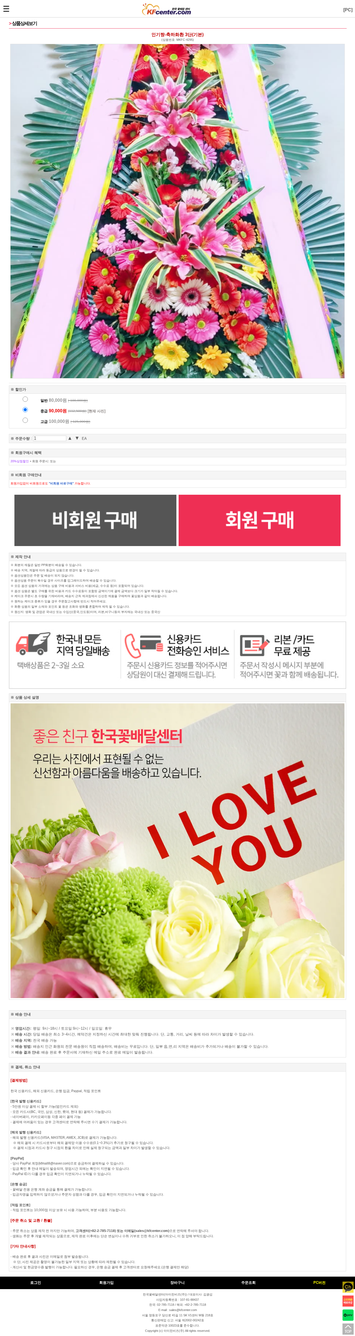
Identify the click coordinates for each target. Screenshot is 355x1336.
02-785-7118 (165, 1304)
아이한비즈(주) (174, 1330)
